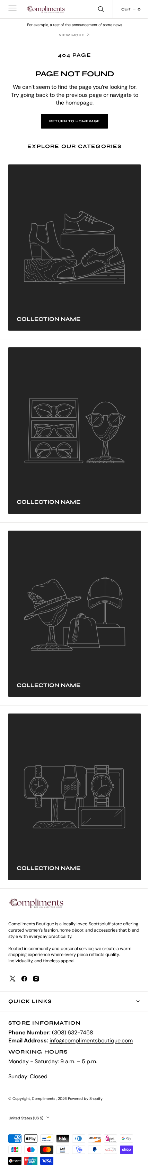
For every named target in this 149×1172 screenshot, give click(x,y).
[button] (11, 9)
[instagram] (36, 978)
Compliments (44, 1098)
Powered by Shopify (85, 1098)
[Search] (95, 9)
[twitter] (12, 978)
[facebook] (24, 978)
